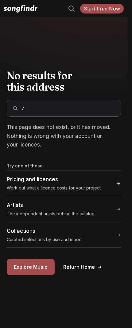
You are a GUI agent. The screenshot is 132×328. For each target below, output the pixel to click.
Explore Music (31, 267)
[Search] (69, 8)
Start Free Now (102, 9)
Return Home (79, 267)
